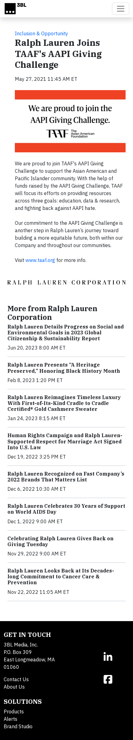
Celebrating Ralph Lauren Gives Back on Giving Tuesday (60, 541)
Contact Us (16, 679)
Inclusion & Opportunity (41, 33)
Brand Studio (18, 726)
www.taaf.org (40, 260)
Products (14, 711)
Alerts (10, 719)
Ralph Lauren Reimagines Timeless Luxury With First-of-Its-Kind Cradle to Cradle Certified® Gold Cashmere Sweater (64, 403)
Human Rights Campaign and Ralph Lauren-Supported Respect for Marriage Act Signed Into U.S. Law (64, 441)
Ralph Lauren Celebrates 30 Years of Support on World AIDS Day (66, 509)
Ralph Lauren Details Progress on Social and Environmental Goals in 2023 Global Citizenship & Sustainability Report (65, 333)
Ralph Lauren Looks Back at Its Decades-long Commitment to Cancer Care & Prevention (60, 576)
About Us (14, 687)
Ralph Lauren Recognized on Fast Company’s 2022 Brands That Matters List (65, 477)
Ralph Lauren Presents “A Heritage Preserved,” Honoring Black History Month (63, 368)
